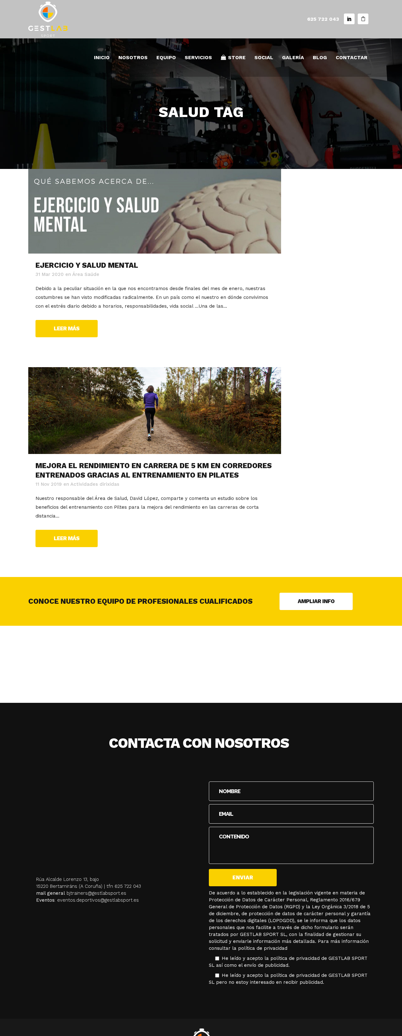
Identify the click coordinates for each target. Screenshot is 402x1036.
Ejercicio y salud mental (86, 265)
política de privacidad (262, 948)
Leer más (66, 328)
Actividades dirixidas (94, 484)
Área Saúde (85, 274)
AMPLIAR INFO (316, 601)
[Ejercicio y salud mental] (154, 211)
